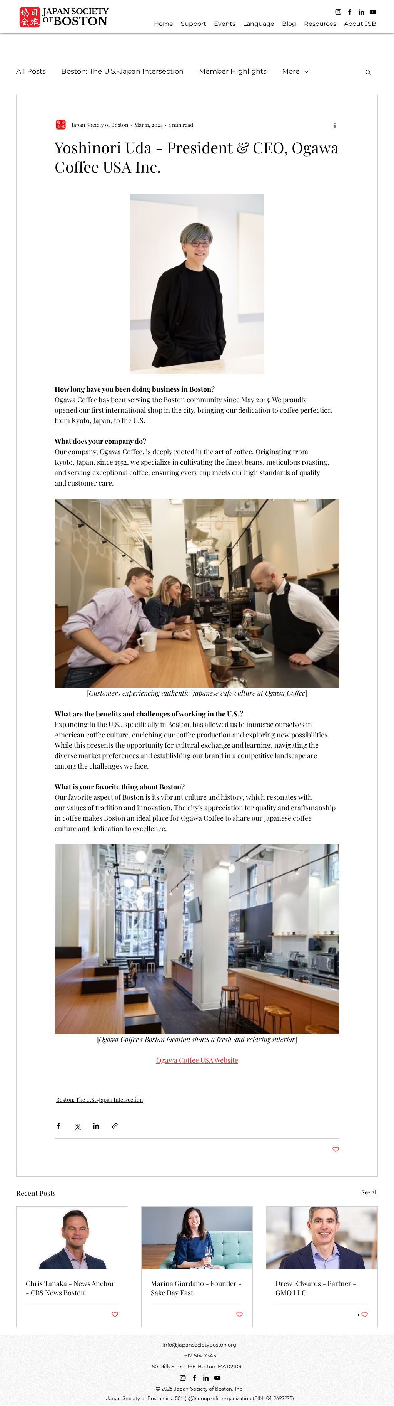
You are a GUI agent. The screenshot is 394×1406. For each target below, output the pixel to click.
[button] (368, 72)
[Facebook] (350, 12)
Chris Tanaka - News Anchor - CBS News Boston (70, 1288)
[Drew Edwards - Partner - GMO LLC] (321, 1238)
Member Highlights (233, 71)
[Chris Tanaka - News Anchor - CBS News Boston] (72, 1238)
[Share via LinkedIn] (96, 1126)
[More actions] (334, 124)
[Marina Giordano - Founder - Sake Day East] (197, 1238)
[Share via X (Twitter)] (77, 1126)
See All (370, 1192)
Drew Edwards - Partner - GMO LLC (315, 1288)
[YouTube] (373, 12)
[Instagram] (338, 12)
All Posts (31, 71)
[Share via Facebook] (58, 1126)
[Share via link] (115, 1126)
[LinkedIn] (361, 12)
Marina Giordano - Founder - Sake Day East (196, 1288)
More (291, 71)
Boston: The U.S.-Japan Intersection (122, 71)
